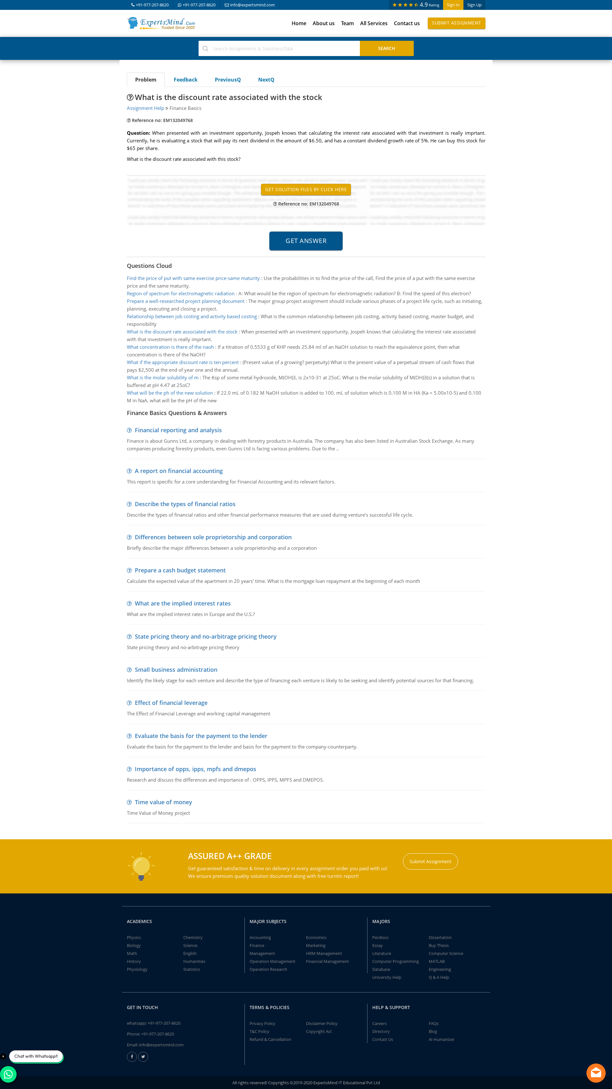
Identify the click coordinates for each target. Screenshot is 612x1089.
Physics (134, 937)
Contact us (407, 23)
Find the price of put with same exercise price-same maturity (193, 278)
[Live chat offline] (596, 1073)
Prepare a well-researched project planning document (185, 301)
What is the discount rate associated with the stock (182, 331)
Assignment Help (145, 108)
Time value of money (163, 802)
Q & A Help (439, 977)
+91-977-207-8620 (152, 5)
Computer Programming (395, 961)
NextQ (266, 79)
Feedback (186, 79)
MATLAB (437, 961)
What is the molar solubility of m (163, 377)
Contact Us (382, 1039)
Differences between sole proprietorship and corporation (213, 537)
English (190, 953)
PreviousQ (228, 79)
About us (324, 23)
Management (262, 953)
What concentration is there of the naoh (170, 347)
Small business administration (176, 669)
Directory (381, 1031)
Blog (433, 1031)
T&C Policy (259, 1031)
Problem (146, 79)
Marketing (315, 945)
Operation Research (268, 969)
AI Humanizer (442, 1039)
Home (299, 23)
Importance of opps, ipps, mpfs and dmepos (195, 769)
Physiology (137, 969)
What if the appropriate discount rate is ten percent (183, 362)
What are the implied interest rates (183, 603)
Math (132, 953)
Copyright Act (319, 1031)
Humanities (194, 961)
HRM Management (324, 953)
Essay (377, 945)
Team (347, 23)
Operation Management (272, 961)
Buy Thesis (439, 945)
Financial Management (327, 961)
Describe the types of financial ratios (185, 504)
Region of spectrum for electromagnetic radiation (181, 293)
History (134, 961)
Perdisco (380, 937)
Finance (257, 945)
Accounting (260, 937)
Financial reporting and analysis (178, 430)
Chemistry (193, 937)
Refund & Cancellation (270, 1039)
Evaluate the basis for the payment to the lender (201, 736)
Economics (316, 937)
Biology (134, 945)
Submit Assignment (456, 23)
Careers (379, 1023)
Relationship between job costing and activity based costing (192, 316)
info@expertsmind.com (252, 5)
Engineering (440, 969)
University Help (386, 977)
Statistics (191, 969)
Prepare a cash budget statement (180, 570)
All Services (374, 23)
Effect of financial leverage (171, 702)
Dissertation (440, 937)
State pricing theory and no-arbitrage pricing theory (206, 636)
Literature (381, 953)
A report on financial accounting (179, 471)
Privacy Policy (262, 1023)
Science (190, 945)
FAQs (434, 1023)
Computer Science (446, 953)
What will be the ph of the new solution (170, 393)
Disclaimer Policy (322, 1023)
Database (381, 969)
